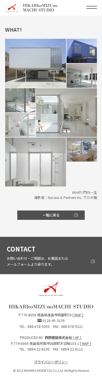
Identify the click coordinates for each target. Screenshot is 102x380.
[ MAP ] (78, 314)
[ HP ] (77, 337)
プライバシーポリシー (51, 361)
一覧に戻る (51, 215)
